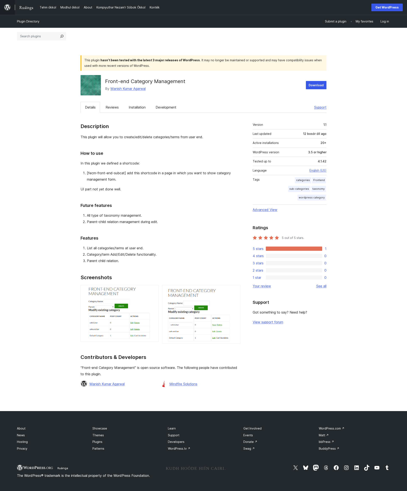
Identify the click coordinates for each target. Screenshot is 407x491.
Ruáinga (62, 468)
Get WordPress (387, 7)
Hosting (22, 442)
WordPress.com (331, 428)
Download (316, 85)
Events (248, 435)
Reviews (112, 107)
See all (321, 286)
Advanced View (265, 210)
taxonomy (318, 188)
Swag (249, 448)
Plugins (97, 442)
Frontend (319, 180)
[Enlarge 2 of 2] (235, 291)
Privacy (22, 448)
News (21, 435)
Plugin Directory (28, 21)
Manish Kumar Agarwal (128, 88)
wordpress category (312, 197)
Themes (98, 435)
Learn (172, 428)
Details (90, 107)
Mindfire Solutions (183, 384)
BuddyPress (329, 448)
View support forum (268, 322)
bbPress (326, 442)
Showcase (99, 428)
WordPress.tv (179, 448)
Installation (137, 107)
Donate (250, 442)
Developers (176, 442)
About (21, 428)
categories (303, 180)
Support (320, 107)
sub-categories (299, 188)
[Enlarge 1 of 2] (153, 291)
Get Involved (252, 428)
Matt (324, 435)
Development (166, 107)
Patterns (98, 448)
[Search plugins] (62, 36)
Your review (262, 286)
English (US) (317, 170)
